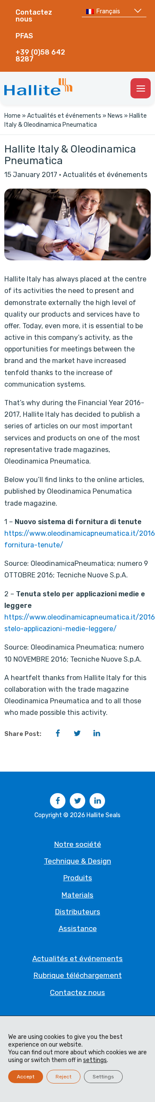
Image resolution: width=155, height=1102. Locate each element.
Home (12, 115)
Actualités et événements (64, 115)
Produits (77, 877)
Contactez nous (34, 15)
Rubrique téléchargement (78, 975)
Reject (63, 1077)
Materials (77, 895)
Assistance (78, 928)
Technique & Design (77, 861)
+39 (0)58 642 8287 (40, 55)
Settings (103, 1077)
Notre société (77, 844)
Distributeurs (77, 911)
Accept (25, 1077)
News (115, 115)
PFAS (24, 36)
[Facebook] (57, 733)
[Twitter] (77, 733)
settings (95, 1060)
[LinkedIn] (96, 733)
